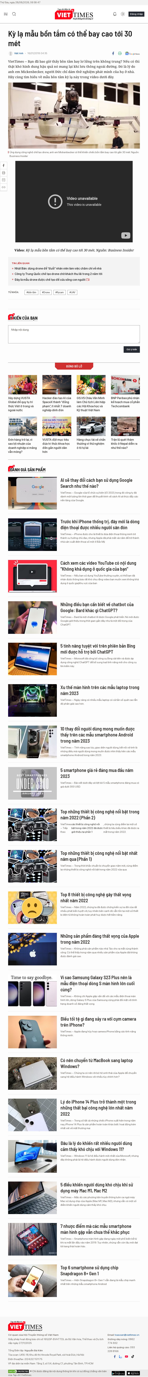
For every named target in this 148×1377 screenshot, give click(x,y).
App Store (118, 1373)
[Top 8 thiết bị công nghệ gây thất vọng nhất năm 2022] (32, 907)
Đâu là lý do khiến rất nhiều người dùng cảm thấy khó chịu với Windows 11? (96, 1146)
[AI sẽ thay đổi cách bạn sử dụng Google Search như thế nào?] (32, 493)
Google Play (133, 1373)
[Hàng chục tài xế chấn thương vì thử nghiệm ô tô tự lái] (91, 426)
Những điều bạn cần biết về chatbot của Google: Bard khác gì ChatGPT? (97, 607)
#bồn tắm (31, 292)
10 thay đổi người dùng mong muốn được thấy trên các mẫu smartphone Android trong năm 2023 (97, 735)
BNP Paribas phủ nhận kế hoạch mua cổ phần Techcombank (125, 402)
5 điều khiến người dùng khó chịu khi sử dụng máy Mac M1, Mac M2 (96, 1187)
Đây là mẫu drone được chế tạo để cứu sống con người (50, 279)
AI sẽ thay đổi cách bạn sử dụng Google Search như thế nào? (96, 483)
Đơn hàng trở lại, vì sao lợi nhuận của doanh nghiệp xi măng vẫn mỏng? (22, 446)
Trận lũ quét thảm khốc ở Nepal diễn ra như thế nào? (124, 444)
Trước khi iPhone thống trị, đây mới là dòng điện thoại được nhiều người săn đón (100, 524)
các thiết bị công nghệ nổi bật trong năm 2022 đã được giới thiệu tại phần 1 (87, 828)
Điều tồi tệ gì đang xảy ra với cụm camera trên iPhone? (98, 1022)
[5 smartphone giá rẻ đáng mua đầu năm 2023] (32, 783)
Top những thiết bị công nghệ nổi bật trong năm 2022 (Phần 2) (99, 814)
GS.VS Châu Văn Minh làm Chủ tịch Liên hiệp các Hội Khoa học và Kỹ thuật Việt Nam (91, 404)
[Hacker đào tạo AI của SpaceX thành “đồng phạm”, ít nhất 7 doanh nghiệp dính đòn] (56, 384)
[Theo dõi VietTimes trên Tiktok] (132, 1356)
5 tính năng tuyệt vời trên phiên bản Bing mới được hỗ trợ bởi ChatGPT (97, 649)
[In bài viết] (120, 53)
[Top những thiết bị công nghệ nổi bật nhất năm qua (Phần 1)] (32, 866)
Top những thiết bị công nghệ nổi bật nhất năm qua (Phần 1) (99, 856)
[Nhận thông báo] (115, 14)
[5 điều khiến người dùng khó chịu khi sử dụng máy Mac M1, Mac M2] (32, 1198)
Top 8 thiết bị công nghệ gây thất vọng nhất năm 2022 (95, 897)
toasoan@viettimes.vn (126, 1334)
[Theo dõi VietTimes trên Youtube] (126, 1356)
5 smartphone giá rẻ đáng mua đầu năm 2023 (96, 773)
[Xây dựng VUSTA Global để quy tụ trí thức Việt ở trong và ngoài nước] (22, 384)
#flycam (59, 292)
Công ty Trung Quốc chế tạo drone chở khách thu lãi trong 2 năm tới (58, 274)
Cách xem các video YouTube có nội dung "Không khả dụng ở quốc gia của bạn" (98, 566)
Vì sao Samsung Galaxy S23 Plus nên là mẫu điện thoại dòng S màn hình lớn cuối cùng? (97, 983)
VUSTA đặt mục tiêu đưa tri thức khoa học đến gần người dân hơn (56, 446)
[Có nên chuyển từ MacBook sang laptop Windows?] (32, 1073)
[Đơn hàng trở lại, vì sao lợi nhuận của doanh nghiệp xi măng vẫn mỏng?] (22, 426)
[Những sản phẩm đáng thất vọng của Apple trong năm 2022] (32, 949)
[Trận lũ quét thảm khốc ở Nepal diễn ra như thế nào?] (125, 426)
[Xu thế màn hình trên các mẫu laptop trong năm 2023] (32, 700)
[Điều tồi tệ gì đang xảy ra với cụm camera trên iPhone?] (32, 1032)
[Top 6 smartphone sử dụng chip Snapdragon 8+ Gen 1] (32, 1280)
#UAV (72, 292)
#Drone (46, 292)
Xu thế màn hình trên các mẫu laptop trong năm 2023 (99, 690)
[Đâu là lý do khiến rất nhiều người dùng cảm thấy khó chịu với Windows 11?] (32, 1156)
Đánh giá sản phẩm (27, 469)
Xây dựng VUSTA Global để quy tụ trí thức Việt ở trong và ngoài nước (21, 404)
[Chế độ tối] (123, 14)
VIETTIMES (74, 14)
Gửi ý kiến (132, 349)
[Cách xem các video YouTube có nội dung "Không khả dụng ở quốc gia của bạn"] (32, 576)
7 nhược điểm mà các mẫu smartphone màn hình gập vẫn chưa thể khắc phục (95, 1229)
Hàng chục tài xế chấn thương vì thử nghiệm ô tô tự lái (91, 444)
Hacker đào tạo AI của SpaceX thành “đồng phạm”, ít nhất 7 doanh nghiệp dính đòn (56, 404)
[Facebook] (113, 53)
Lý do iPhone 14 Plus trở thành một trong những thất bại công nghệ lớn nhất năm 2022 (98, 1108)
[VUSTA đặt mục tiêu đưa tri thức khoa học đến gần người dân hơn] (56, 426)
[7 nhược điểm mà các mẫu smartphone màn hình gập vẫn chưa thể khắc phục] (32, 1239)
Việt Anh (18, 53)
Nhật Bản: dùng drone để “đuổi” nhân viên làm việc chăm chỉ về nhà (58, 268)
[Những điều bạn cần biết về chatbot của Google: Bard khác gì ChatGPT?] (32, 617)
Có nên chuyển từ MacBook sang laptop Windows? (96, 1063)
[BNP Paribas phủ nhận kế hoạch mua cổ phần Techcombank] (125, 384)
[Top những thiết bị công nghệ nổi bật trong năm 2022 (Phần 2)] (32, 824)
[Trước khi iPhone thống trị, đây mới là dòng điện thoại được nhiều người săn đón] (32, 534)
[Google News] (132, 53)
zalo (120, 1356)
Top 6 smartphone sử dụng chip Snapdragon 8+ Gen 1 (89, 1270)
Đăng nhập (136, 13)
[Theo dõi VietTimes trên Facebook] (114, 1356)
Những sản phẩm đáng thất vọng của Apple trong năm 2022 (99, 939)
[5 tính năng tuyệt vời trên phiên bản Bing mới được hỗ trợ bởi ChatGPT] (32, 659)
